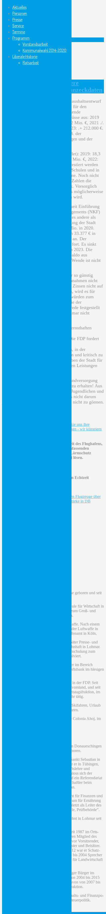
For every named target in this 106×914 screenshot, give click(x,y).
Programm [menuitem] (21, 38)
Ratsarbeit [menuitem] (31, 62)
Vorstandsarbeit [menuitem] (35, 44)
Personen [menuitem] (19, 13)
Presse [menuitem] (17, 19)
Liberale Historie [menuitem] (24, 56)
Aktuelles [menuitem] (19, 7)
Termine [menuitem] (18, 31)
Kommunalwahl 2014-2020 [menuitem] (44, 50)
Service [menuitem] (18, 25)
